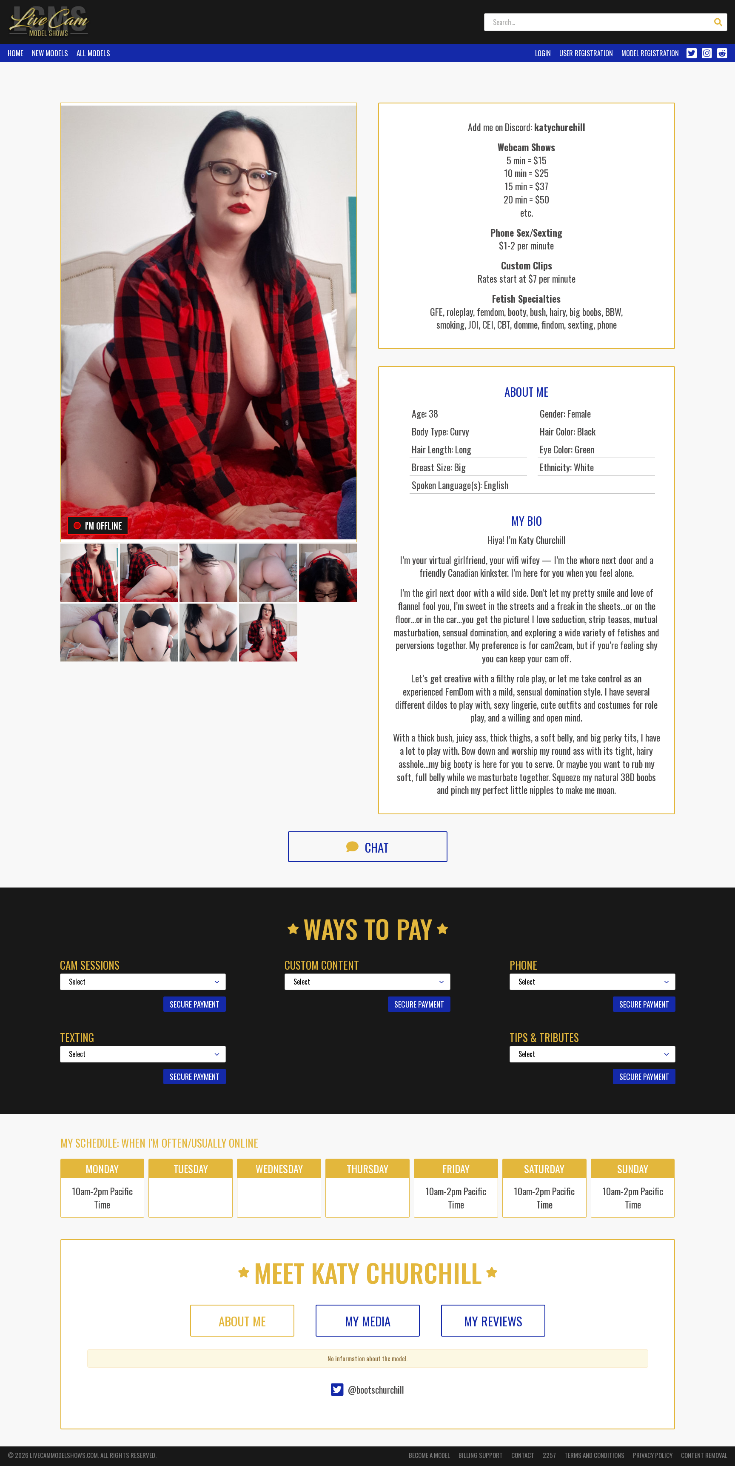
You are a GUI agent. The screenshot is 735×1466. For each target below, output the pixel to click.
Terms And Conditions (594, 1455)
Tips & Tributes (544, 1037)
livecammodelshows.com (64, 1455)
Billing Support (481, 1455)
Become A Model (429, 1455)
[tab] (242, 1321)
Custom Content (322, 965)
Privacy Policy (652, 1455)
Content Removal (704, 1455)
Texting (77, 1037)
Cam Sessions (90, 965)
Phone (523, 965)
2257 (549, 1455)
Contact (522, 1455)
